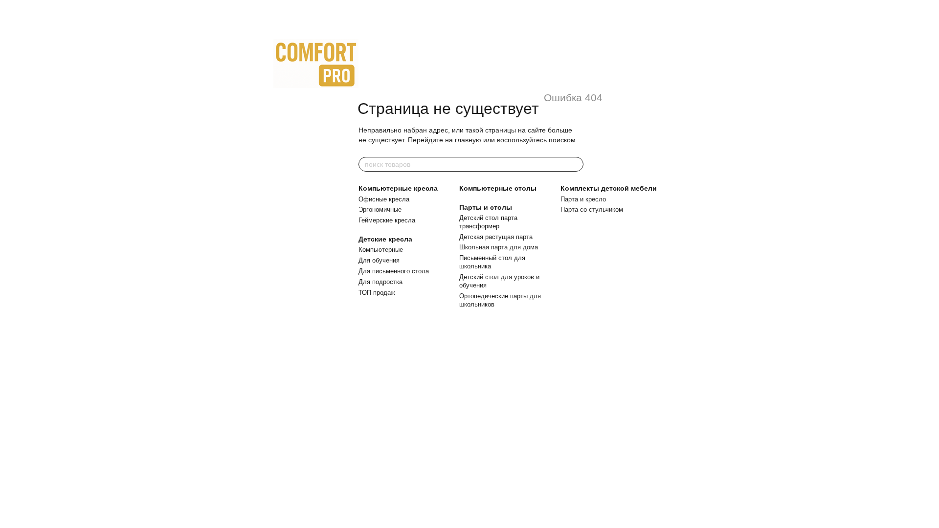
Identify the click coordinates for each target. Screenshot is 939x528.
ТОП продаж (376, 292)
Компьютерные (380, 249)
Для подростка (380, 282)
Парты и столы (485, 207)
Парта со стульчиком (591, 209)
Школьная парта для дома (498, 247)
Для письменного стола (393, 271)
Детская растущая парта (496, 237)
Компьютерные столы (498, 188)
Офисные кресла (383, 199)
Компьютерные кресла (398, 188)
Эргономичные (380, 209)
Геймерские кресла (386, 220)
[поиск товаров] (575, 164)
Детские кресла (385, 239)
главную (468, 140)
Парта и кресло (583, 199)
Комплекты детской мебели (608, 188)
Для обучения (379, 260)
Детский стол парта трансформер (488, 222)
